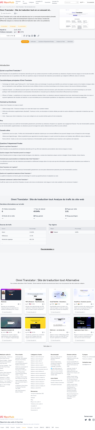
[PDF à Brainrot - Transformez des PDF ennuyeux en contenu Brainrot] (35, 294)
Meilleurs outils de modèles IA (38, 386)
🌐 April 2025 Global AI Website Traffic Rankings (57, 369)
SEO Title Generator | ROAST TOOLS (20, 391)
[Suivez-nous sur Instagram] (93, 419)
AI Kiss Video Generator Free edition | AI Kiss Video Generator (5, 374)
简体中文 (42, 427)
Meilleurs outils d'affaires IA (37, 371)
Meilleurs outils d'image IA (37, 359)
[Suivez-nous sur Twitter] (85, 419)
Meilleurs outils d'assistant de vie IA (39, 369)
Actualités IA (34, 406)
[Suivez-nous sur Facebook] (89, 419)
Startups (33, 397)
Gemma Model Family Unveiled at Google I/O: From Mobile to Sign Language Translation (56, 364)
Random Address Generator (57, 382)
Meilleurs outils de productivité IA (39, 367)
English (2, 427)
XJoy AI (1, 370)
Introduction (25, 41)
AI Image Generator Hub (56, 380)
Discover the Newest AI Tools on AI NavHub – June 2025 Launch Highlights (72, 396)
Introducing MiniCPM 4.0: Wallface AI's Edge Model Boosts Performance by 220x (73, 364)
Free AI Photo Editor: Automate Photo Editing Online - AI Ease (21, 373)
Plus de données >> (47, 249)
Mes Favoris (33, 395)
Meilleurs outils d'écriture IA (37, 357)
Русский (36, 427)
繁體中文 (48, 427)
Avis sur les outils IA (35, 408)
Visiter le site (10, 35)
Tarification (33, 41)
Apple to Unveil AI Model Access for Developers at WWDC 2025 (57, 373)
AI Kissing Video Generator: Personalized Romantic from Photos (21, 358)
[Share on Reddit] (35, 36)
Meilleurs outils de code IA (37, 365)
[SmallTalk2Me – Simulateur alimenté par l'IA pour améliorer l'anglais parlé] (59, 294)
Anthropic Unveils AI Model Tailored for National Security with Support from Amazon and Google (73, 371)
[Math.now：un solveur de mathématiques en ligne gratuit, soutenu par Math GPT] (59, 323)
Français (24, 427)
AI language (13, 26)
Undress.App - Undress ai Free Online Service (6, 357)
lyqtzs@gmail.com (86, 364)
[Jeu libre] (35, 323)
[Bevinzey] (11, 294)
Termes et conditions (87, 359)
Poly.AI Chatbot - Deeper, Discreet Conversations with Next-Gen (6, 362)
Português (30, 427)
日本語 (7, 427)
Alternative (70, 41)
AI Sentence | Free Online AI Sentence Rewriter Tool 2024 (21, 387)
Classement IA (34, 410)
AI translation (4, 26)
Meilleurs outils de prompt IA (37, 383)
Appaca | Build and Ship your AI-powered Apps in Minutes (21, 382)
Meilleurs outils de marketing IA (38, 373)
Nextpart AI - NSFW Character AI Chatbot (5, 378)
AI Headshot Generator (56, 384)
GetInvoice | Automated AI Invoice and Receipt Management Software (21, 368)
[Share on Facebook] (24, 36)
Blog (32, 399)
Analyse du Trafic (60, 41)
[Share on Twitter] (27, 36)
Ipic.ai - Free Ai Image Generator (5, 385)
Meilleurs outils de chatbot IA (38, 377)
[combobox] (83, 2)
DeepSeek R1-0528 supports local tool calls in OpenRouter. (72, 358)
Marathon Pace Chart (52, 387)
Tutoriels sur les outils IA (37, 404)
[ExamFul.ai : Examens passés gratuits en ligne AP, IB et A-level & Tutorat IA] (84, 294)
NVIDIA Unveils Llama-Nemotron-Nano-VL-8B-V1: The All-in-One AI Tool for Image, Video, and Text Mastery (73, 379)
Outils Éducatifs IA (7, 312)
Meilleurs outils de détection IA (38, 375)
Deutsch (13, 427)
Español (18, 427)
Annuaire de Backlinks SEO (37, 393)
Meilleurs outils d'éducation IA (38, 379)
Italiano (57, 427)
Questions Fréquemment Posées (46, 41)
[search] (77, 2)
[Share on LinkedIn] (29, 36)
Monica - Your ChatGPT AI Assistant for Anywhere (6, 381)
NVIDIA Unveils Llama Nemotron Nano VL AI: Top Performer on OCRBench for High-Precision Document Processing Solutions (72, 388)
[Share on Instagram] (32, 36)
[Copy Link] (38, 36)
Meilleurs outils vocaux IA (37, 363)
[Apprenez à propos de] (11, 323)
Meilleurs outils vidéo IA (36, 361)
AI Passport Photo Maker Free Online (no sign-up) (21, 377)
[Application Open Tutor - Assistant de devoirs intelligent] (84, 323)
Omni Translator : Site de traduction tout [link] (25, 7)
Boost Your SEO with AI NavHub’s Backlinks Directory (56, 358)
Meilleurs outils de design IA (37, 381)
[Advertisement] (47, 53)
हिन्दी (53, 427)
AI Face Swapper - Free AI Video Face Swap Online (5, 367)
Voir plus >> (47, 346)
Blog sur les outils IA (36, 402)
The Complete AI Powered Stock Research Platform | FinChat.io (21, 363)
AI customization (22, 26)
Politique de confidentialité (88, 357)
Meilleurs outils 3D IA (36, 388)
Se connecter (90, 2)
